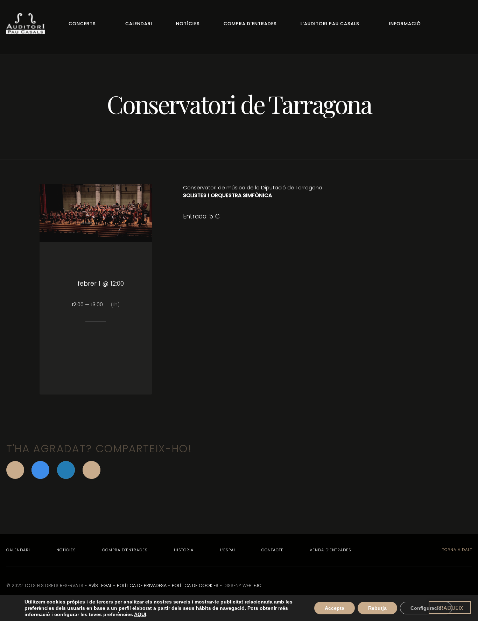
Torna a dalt (456, 549)
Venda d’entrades (330, 550)
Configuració (426, 608)
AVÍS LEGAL (100, 585)
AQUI (140, 614)
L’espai (227, 550)
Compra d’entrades (250, 24)
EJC (257, 585)
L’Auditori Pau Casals (330, 24)
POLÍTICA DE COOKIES (195, 585)
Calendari (138, 24)
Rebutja (377, 608)
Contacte (272, 550)
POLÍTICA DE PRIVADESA (142, 585)
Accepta (334, 608)
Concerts (82, 24)
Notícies (187, 24)
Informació (405, 24)
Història (184, 550)
